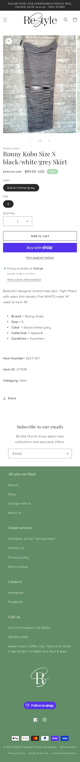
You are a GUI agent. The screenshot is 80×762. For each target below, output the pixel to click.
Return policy (18, 567)
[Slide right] (49, 140)
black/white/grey (21, 188)
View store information (24, 279)
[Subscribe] (67, 453)
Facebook (15, 602)
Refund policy (68, 747)
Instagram (16, 592)
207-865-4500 (18, 637)
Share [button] (12, 398)
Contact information (64, 753)
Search (13, 485)
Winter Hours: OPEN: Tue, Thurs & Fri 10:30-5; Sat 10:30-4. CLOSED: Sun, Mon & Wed (39, 648)
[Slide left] (30, 140)
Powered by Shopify (44, 746)
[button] (5, 19)
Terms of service (38, 753)
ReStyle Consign (22, 746)
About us (14, 513)
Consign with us (19, 503)
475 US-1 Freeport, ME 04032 (29, 628)
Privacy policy (18, 557)
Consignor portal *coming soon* (32, 539)
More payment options (40, 257)
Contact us (16, 548)
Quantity (9, 213)
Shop (12, 494)
